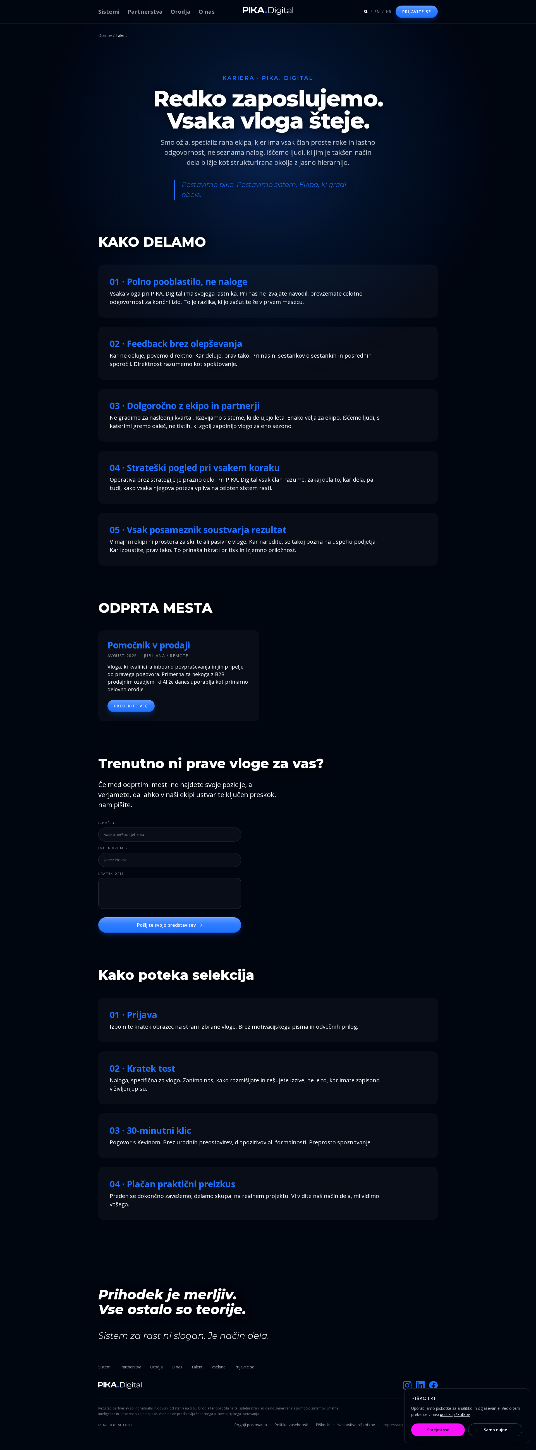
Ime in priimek (113, 848)
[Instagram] (407, 1385)
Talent (197, 1367)
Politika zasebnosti (291, 1424)
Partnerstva (145, 11)
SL (366, 11)
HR (388, 11)
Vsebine (219, 1367)
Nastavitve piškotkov (356, 1424)
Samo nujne (495, 1429)
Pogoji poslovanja (250, 1424)
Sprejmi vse (438, 1429)
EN (377, 11)
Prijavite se (244, 1367)
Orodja (181, 11)
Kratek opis (111, 873)
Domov (105, 35)
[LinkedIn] (420, 1385)
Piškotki (323, 1424)
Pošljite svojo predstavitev (166, 925)
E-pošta (106, 823)
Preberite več (131, 706)
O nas (206, 11)
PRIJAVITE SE (416, 11)
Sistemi (109, 11)
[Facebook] (433, 1385)
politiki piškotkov (455, 1414)
